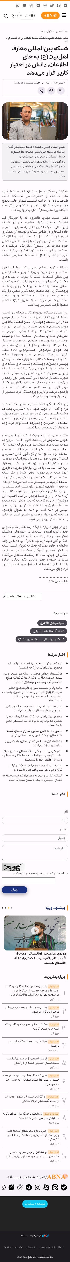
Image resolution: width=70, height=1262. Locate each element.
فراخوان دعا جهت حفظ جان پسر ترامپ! (33, 1044)
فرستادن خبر (44, 1247)
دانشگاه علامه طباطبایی (48, 631)
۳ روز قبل (54, 999)
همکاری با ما (57, 1247)
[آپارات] (46, 1187)
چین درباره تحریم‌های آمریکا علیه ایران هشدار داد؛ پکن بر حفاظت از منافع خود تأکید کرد (32, 1135)
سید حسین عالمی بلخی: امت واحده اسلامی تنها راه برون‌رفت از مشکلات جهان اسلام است (33, 709)
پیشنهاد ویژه (55, 907)
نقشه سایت (31, 1247)
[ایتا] (55, 1187)
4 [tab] (2, 908)
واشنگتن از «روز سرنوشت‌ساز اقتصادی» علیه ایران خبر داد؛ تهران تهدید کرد (32, 1154)
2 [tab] (8, 908)
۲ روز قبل (55, 1016)
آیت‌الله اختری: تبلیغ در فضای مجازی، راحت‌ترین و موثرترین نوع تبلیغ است (33, 743)
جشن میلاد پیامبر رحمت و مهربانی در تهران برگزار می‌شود (32, 1010)
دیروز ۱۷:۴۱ (54, 1122)
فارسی (28, 15)
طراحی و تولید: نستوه (31, 1235)
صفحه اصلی (62, 31)
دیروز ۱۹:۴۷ (54, 1050)
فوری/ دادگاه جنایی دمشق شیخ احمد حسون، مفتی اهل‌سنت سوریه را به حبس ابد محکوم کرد (30, 1080)
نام (66, 811)
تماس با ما (18, 1247)
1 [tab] (11, 908)
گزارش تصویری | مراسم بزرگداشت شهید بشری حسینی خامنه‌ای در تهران (33, 1061)
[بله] (63, 1187)
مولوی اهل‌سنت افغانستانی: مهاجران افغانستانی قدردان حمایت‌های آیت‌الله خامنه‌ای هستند (40, 958)
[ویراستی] (11, 1187)
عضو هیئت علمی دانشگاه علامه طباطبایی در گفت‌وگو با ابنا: (37, 39)
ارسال (14, 890)
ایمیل (64, 829)
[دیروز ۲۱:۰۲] (35, 933)
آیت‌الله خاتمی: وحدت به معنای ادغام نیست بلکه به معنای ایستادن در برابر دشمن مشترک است (32, 778)
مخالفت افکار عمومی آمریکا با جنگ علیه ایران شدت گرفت (32, 1027)
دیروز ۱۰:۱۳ (54, 1105)
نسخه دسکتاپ (35, 1204)
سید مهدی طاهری (52, 623)
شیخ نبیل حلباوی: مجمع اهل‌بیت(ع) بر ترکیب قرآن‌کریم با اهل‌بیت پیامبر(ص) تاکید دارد (35, 768)
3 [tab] (5, 908)
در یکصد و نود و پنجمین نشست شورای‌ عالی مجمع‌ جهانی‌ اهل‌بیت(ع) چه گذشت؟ (35, 665)
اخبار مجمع (46, 31)
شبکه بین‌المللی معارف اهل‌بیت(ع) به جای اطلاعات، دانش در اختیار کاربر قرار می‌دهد (39, 61)
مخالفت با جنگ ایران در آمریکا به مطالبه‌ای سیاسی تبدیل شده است (31, 1116)
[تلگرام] (28, 1187)
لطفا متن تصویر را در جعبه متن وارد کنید (40, 873)
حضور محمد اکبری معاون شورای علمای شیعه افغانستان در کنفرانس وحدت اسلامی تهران (34, 733)
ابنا (47, 15)
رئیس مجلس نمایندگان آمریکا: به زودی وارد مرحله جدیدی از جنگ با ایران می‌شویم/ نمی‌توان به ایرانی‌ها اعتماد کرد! (32, 990)
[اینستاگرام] (37, 1187)
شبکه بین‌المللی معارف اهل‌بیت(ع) (41, 639)
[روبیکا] (20, 1187)
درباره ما (7, 1247)
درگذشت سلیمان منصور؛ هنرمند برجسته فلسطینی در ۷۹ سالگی (32, 1099)
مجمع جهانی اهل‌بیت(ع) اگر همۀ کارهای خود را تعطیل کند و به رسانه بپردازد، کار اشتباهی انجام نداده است (34, 721)
